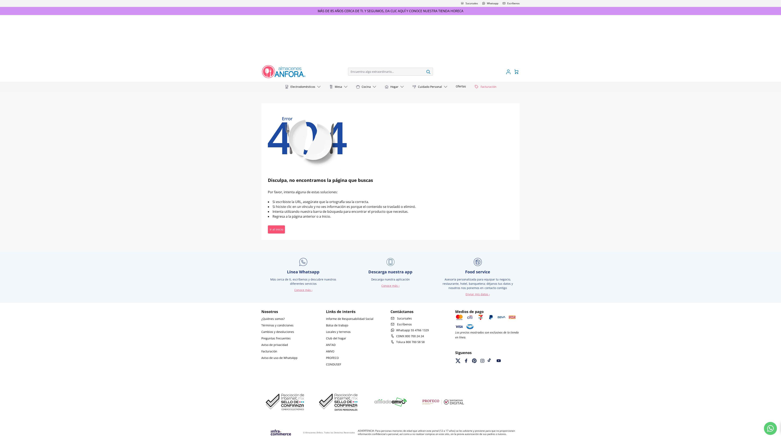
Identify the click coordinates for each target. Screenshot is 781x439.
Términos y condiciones (277, 325)
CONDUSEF (333, 364)
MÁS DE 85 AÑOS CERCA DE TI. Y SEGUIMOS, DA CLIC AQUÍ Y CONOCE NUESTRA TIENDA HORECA (390, 11)
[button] (303, 87)
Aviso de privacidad (274, 345)
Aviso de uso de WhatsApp (279, 358)
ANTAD (331, 345)
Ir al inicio (276, 229)
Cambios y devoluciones (277, 332)
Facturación (269, 351)
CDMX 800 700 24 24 (410, 336)
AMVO (330, 351)
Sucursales (472, 3)
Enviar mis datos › (478, 294)
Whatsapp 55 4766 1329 (412, 330)
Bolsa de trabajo (337, 325)
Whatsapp (492, 3)
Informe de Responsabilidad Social (349, 319)
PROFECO (332, 358)
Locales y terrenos (338, 332)
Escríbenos (513, 3)
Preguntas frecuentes (276, 338)
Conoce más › (303, 290)
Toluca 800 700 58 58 (410, 342)
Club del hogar (336, 338)
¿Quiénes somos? (273, 319)
